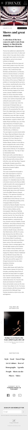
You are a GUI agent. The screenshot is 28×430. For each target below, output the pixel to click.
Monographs (11, 367)
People (8, 371)
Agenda (20, 367)
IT (26, 2)
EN (24, 2)
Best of (21, 363)
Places (11, 376)
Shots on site (18, 371)
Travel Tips (20, 359)
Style (6, 359)
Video (18, 376)
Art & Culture (22, 28)
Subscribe (25, 4)
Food (12, 359)
